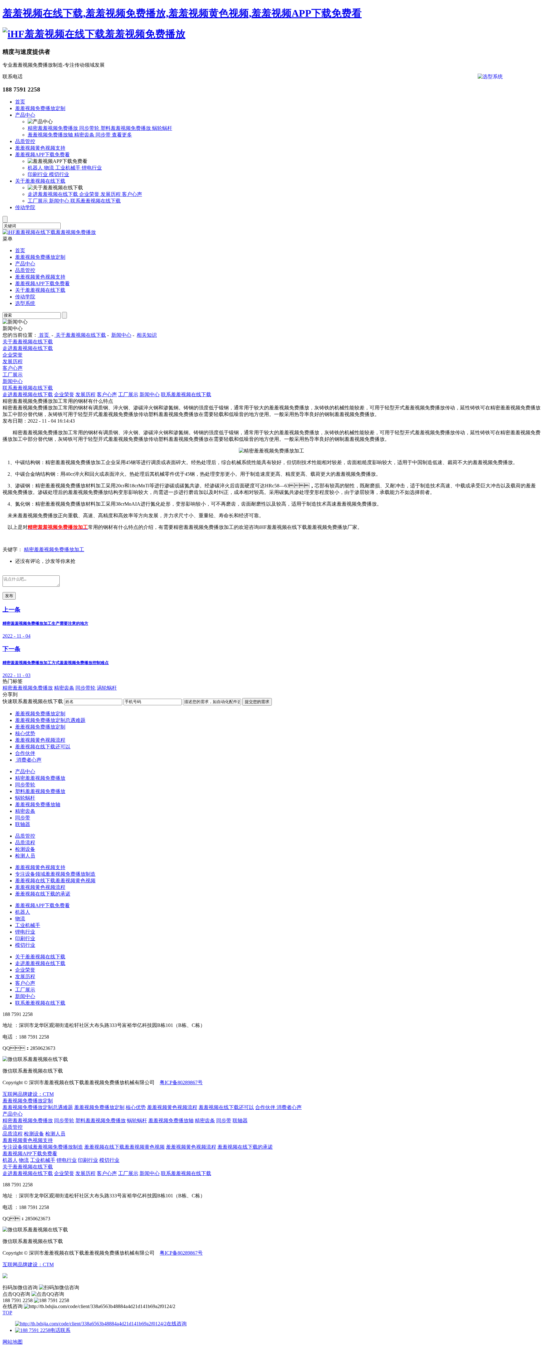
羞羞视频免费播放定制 (40, 108)
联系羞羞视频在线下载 (95, 200)
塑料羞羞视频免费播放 (126, 128)
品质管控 (25, 141)
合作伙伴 (25, 753)
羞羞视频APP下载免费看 (42, 154)
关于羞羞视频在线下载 (40, 181)
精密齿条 (85, 134)
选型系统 (25, 303)
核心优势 (25, 733)
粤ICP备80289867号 (181, 1082)
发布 (9, 595)
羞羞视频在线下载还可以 (42, 746)
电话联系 (60, 1330)
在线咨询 (177, 1323)
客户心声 (132, 194)
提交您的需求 (257, 701)
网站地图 (13, 1342)
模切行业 (59, 174)
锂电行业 (92, 167)
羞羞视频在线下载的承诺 (42, 893)
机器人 (36, 167)
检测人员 (25, 855)
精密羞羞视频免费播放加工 (54, 549)
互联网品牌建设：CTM (28, 1094)
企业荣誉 (90, 194)
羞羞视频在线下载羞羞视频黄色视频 (55, 880)
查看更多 (122, 134)
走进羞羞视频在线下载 (53, 194)
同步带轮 (90, 128)
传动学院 (25, 207)
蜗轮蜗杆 (162, 128)
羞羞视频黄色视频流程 (40, 740)
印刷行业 (38, 174)
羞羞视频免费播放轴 (51, 134)
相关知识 (147, 335)
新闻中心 (59, 200)
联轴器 (22, 824)
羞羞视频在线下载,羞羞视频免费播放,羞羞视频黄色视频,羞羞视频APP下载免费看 (182, 13)
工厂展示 (38, 200)
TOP (7, 1312)
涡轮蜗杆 (107, 688)
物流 (49, 167)
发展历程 (111, 194)
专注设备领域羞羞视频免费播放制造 (55, 874)
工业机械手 (68, 167)
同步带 (104, 134)
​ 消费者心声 (28, 760)
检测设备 (25, 849)
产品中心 (25, 115)
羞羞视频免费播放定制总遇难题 (50, 720)
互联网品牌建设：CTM (28, 1264)
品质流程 (25, 842)
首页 (20, 101)
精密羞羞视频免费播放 (53, 128)
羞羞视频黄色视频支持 (40, 148)
